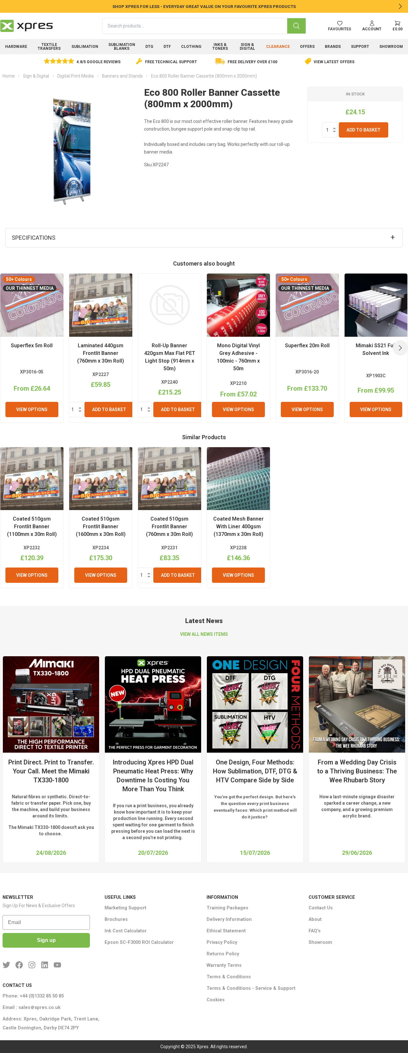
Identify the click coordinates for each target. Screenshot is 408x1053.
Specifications (33, 237)
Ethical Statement (226, 931)
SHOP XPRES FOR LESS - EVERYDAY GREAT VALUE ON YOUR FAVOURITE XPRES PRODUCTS (204, 6)
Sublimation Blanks (121, 46)
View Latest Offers (334, 62)
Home (9, 76)
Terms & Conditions (229, 977)
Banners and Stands (122, 76)
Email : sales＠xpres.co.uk (32, 1007)
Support (360, 46)
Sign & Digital (247, 46)
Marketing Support (125, 908)
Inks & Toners (220, 46)
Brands (333, 46)
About (315, 919)
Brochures (116, 919)
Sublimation (84, 46)
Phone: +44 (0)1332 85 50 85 (33, 996)
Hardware (16, 46)
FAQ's (315, 931)
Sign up (46, 940)
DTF (167, 46)
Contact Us (321, 908)
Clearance (278, 46)
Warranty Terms (224, 965)
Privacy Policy (222, 942)
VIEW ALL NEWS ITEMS (204, 634)
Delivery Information (229, 919)
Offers (307, 46)
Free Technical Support (171, 62)
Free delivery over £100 (252, 62)
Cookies (216, 1000)
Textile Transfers (49, 46)
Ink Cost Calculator (126, 931)
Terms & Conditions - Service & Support (251, 988)
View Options (31, 409)
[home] (26, 25)
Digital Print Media (75, 76)
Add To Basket (363, 129)
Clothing (191, 46)
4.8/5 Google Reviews (98, 62)
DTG (149, 46)
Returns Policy (223, 954)
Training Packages (227, 908)
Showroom (391, 46)
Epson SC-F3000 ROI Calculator (139, 942)
